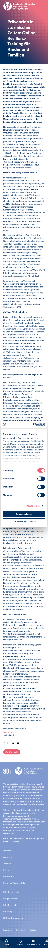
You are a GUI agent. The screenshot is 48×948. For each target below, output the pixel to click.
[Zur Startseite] (19, 6)
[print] (18, 743)
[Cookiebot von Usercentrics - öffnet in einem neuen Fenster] (34, 425)
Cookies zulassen (24, 514)
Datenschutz (21, 930)
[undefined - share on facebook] (4, 743)
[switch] (41, 479)
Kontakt (33, 930)
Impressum (7, 930)
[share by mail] (12, 743)
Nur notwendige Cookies (24, 522)
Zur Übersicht (11, 752)
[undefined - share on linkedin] (8, 743)
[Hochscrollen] (43, 928)
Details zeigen (33, 506)
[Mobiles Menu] (42, 6)
